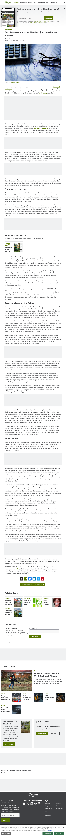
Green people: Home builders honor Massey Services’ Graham (46, 602)
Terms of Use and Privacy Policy (42, 21)
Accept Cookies (47, 833)
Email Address (33, 628)
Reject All (58, 833)
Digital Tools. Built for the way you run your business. (48, 728)
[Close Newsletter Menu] (64, 9)
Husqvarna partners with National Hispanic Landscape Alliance (27, 602)
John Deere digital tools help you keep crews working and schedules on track (8, 249)
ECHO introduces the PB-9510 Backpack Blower (47, 674)
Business (8, 29)
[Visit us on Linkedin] (32, 803)
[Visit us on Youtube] (35, 803)
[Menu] (2, 3)
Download (9, 744)
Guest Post (8, 38)
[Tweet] (38, 579)
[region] (33, 831)
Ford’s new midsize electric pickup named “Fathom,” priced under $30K (6, 709)
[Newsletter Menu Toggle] (64, 3)
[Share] (30, 579)
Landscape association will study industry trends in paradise (8, 613)
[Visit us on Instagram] (39, 803)
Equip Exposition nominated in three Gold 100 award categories (6, 698)
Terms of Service (41, 22)
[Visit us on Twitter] (27, 803)
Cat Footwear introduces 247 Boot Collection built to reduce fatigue (49, 698)
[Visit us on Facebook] (24, 803)
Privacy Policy (33, 22)
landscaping (43, 93)
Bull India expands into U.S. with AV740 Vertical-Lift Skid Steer (27, 698)
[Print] (21, 579)
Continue (35, 636)
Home (35, 670)
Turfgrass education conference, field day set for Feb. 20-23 (8, 602)
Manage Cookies (6, 833)
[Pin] (42, 579)
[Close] (63, 827)
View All (54, 733)
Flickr (18, 82)
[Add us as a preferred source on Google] (25, 579)
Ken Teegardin (13, 82)
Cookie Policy (49, 830)
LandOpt (16, 569)
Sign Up (5, 820)
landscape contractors (40, 128)
